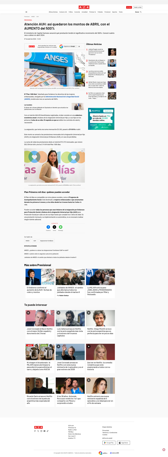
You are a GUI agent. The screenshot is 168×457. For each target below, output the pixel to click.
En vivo (129, 7)
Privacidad (105, 430)
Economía (77, 12)
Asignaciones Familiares (46, 240)
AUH (37, 16)
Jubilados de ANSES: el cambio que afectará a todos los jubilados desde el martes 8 (50, 257)
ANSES (33, 16)
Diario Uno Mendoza (74, 434)
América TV (71, 438)
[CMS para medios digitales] (113, 453)
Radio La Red (137, 7)
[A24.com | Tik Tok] (47, 431)
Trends (120, 12)
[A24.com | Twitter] (38, 431)
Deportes (114, 12)
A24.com (71, 425)
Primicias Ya (92, 12)
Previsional (107, 12)
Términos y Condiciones (109, 432)
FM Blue (70, 432)
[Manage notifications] (163, 449)
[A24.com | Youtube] (44, 431)
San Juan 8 (71, 436)
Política (71, 12)
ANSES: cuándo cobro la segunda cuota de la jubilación (41, 254)
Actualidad (85, 12)
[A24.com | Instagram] (41, 431)
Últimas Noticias (53, 12)
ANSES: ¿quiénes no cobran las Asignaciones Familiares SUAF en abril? (46, 250)
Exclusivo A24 (63, 12)
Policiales (100, 12)
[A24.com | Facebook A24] (35, 431)
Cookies (104, 435)
